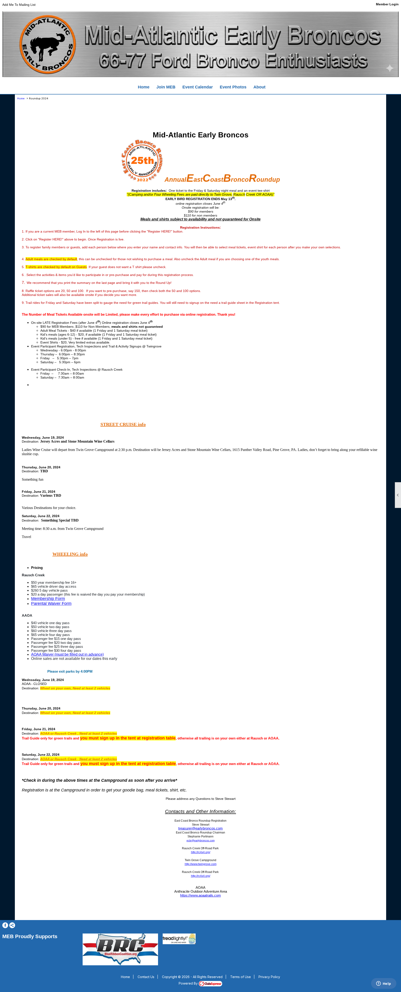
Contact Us (146, 977)
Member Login (387, 4)
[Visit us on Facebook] (5, 925)
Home (143, 87)
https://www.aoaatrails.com (200, 895)
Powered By (189, 983)
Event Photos (233, 87)
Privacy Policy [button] (269, 977)
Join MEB (165, 87)
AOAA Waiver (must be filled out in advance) (67, 654)
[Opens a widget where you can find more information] (383, 984)
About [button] (259, 87)
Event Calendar (197, 87)
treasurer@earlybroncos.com (200, 828)
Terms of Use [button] (240, 977)
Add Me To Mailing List (19, 4)
